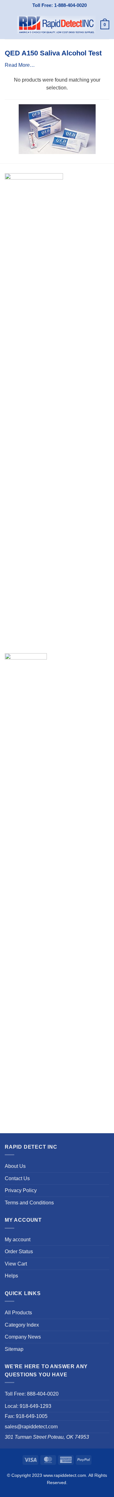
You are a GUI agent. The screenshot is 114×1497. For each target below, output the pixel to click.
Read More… (20, 65)
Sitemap (14, 1349)
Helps (11, 1275)
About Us (15, 1166)
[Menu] (8, 24)
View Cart (16, 1263)
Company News (23, 1337)
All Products (18, 1312)
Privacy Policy (21, 1190)
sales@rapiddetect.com (31, 1426)
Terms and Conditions (29, 1202)
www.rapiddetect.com (64, 1475)
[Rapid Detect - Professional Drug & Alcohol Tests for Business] (56, 25)
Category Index (22, 1325)
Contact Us (17, 1178)
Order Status (19, 1251)
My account (17, 1239)
